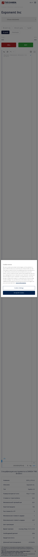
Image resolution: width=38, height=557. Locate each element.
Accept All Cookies (19, 292)
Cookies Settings (19, 288)
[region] (19, 278)
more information (21, 283)
